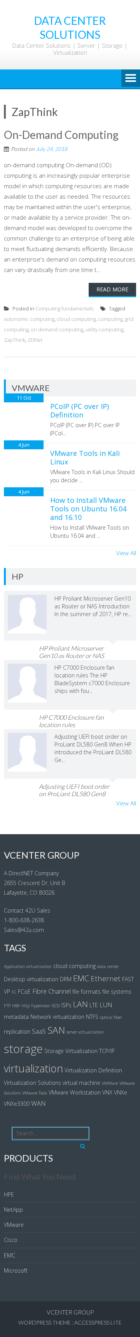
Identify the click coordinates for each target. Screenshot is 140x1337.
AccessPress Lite (98, 1322)
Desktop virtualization (31, 979)
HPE (9, 1194)
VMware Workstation (75, 1092)
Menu (130, 78)
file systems (116, 991)
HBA (16, 1005)
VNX (107, 1092)
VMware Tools (34, 1093)
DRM (66, 979)
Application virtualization (28, 966)
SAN (56, 1030)
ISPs (66, 1005)
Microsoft (16, 1270)
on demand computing (57, 329)
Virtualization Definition (93, 1070)
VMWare (110, 1083)
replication (17, 1031)
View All (126, 553)
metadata (16, 1016)
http (25, 1005)
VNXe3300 (17, 1103)
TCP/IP (107, 1051)
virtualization (33, 1068)
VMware (14, 1224)
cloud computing (76, 318)
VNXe (120, 1092)
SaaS (39, 1031)
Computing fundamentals (64, 308)
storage (23, 1048)
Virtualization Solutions (32, 1082)
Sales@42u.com (24, 929)
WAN (38, 1103)
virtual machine (81, 1082)
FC (14, 992)
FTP (7, 1005)
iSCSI (55, 1005)
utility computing (104, 329)
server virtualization (85, 1032)
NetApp (13, 1209)
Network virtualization (57, 1016)
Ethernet (106, 978)
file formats (86, 991)
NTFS (92, 1016)
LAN (80, 1004)
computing (110, 318)
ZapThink (14, 339)
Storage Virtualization (71, 1051)
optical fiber (111, 1017)
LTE (93, 1005)
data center (108, 966)
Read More (112, 289)
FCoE (24, 991)
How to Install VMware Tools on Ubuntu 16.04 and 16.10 (88, 508)
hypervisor (40, 1005)
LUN (106, 1004)
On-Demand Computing (61, 134)
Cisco (11, 1239)
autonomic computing (29, 318)
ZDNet (35, 339)
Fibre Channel (51, 991)
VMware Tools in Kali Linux (85, 457)
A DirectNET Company (31, 873)
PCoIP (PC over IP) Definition (79, 410)
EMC (81, 978)
